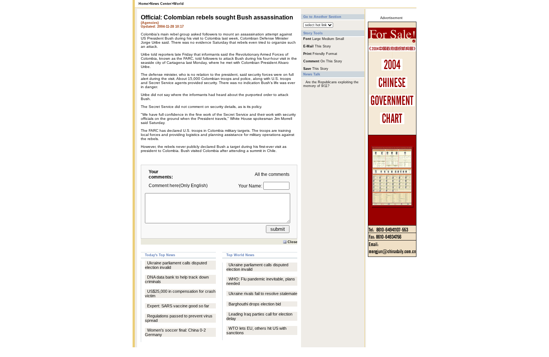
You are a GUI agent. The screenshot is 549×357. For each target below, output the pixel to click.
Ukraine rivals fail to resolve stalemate (263, 293)
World (178, 4)
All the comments (272, 174)
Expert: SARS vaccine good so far (178, 306)
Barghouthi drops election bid (255, 304)
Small (339, 39)
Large (316, 39)
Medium (328, 39)
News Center (160, 4)
